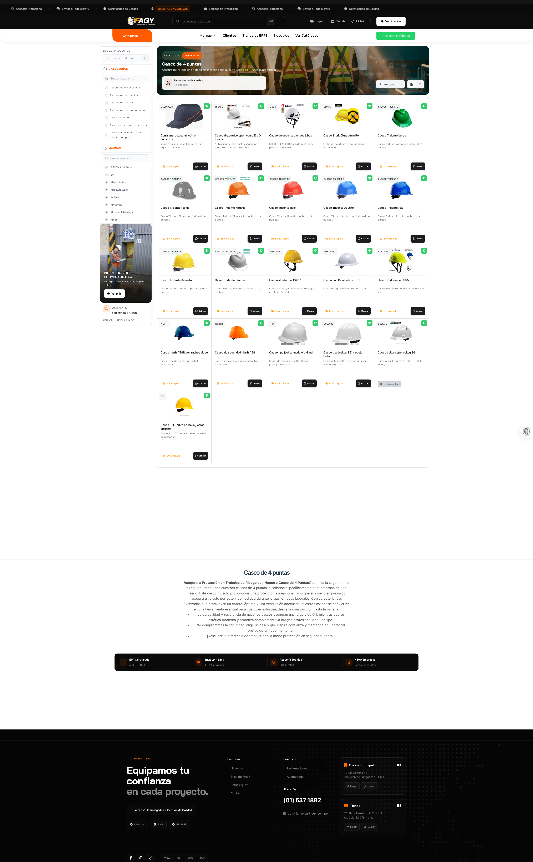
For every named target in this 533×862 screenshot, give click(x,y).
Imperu (320, 21)
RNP (160, 824)
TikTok (360, 21)
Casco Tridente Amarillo (176, 280)
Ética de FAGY (240, 776)
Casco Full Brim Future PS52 (342, 280)
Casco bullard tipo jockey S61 (397, 352)
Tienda (341, 21)
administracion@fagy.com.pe (308, 813)
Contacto (237, 793)
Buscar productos (117, 50)
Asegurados (295, 776)
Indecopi (139, 824)
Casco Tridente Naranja (230, 207)
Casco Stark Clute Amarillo (341, 135)
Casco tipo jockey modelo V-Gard (291, 352)
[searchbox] (228, 21)
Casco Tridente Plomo (175, 207)
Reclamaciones (297, 768)
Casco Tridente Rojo (282, 207)
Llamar (371, 786)
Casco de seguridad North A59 (235, 352)
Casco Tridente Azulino (338, 207)
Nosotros (237, 768)
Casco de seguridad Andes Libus (290, 135)
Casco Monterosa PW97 (285, 280)
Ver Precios (393, 21)
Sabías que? (239, 785)
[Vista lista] (419, 84)
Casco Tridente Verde (392, 135)
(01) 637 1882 (302, 800)
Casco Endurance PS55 (393, 280)
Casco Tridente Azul (391, 207)
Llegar (353, 786)
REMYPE (181, 824)
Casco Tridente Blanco (230, 280)
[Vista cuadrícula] (412, 84)
